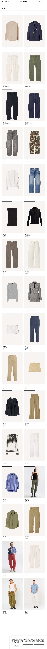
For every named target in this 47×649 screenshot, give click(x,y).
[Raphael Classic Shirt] (12, 520)
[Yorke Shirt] (12, 482)
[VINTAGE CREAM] (3, 349)
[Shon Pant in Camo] (34, 68)
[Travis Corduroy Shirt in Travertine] (12, 31)
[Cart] (44, 2)
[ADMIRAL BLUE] (25, 349)
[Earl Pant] (34, 329)
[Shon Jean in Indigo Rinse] (34, 105)
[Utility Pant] (34, 482)
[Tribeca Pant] (34, 143)
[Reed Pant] (34, 406)
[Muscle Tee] (12, 217)
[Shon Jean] (12, 143)
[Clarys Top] (12, 406)
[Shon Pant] (12, 255)
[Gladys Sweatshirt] (12, 180)
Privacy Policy (18, 642)
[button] (2, 1)
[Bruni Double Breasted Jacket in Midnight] (34, 31)
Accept (27, 645)
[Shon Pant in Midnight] (12, 105)
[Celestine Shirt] (34, 217)
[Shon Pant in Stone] (12, 68)
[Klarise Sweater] (12, 292)
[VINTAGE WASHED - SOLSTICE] (3, 388)
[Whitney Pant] (12, 368)
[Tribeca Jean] (34, 180)
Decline (39, 645)
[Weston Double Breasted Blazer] (34, 292)
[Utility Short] (12, 329)
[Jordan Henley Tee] (12, 445)
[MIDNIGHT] (3, 426)
